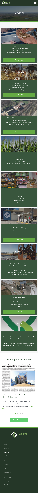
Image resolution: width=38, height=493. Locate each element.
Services (6, 452)
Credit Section (8, 456)
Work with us (7, 472)
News (5, 460)
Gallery (6, 464)
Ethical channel (8, 485)
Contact (6, 468)
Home (5, 444)
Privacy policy (7, 481)
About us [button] (6, 448)
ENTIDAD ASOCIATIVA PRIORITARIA (14, 395)
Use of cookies (8, 477)
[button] (35, 2)
